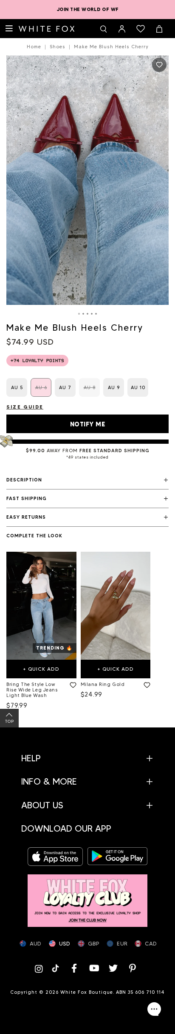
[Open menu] (9, 28)
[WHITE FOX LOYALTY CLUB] (87, 896)
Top (9, 721)
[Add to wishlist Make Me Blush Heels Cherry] (159, 65)
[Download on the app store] (58, 856)
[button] (87, 480)
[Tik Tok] (56, 968)
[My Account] (122, 28)
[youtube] (94, 968)
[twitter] (113, 968)
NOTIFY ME (87, 424)
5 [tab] (96, 313)
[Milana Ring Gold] (116, 606)
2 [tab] (83, 313)
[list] (87, 632)
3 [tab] (87, 313)
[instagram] (40, 968)
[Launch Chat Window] (154, 1009)
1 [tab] (79, 313)
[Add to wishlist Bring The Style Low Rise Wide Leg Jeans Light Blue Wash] (71, 683)
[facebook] (74, 968)
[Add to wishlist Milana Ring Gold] (145, 683)
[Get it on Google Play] (117, 856)
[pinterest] (133, 968)
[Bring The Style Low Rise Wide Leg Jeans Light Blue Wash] (41, 606)
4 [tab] (91, 313)
